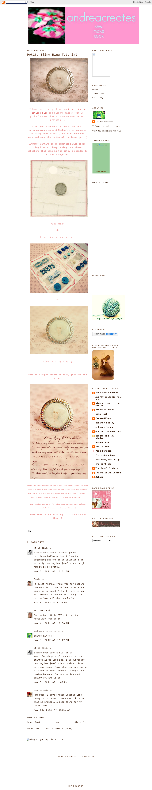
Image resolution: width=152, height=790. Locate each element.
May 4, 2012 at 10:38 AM (51, 623)
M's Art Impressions (108, 431)
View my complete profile (106, 131)
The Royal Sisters (106, 468)
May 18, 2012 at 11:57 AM (52, 710)
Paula (37, 579)
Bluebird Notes (104, 409)
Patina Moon (102, 446)
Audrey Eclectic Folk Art (108, 398)
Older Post (81, 722)
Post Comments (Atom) (59, 728)
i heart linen (104, 427)
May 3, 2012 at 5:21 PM (50, 602)
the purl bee (103, 464)
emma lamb (101, 414)
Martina (38, 610)
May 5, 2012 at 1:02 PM (50, 682)
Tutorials (98, 93)
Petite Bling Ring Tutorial (52, 54)
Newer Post (33, 722)
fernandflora (103, 418)
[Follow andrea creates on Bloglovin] (105, 335)
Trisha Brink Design (108, 473)
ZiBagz (99, 477)
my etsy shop (100, 182)
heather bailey (104, 423)
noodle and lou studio (104, 437)
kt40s (37, 548)
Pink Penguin (103, 451)
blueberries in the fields (107, 404)
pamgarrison (102, 442)
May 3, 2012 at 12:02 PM (51, 571)
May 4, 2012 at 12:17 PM (51, 640)
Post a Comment (36, 717)
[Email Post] (29, 531)
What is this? (101, 172)
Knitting (97, 97)
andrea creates (43, 631)
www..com (101, 145)
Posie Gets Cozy (105, 455)
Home (57, 722)
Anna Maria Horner (106, 392)
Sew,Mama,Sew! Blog (107, 459)
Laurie (38, 690)
